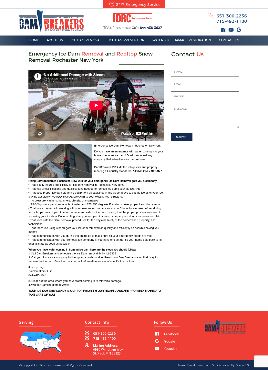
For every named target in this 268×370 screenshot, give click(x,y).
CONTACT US (229, 40)
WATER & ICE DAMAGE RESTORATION (181, 40)
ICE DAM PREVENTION (127, 40)
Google (169, 341)
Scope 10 (242, 365)
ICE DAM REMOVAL (86, 40)
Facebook (171, 334)
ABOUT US (55, 40)
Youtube (170, 348)
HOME (34, 40)
